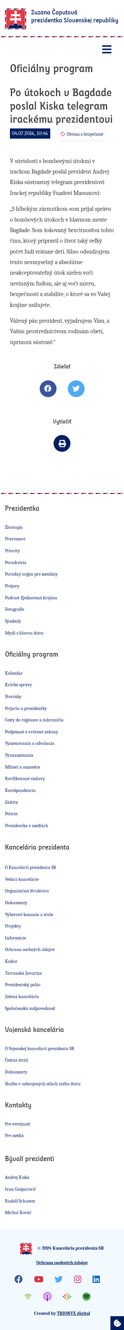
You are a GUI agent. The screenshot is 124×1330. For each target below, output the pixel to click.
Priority (12, 551)
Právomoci (15, 539)
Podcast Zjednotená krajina (31, 598)
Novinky (13, 696)
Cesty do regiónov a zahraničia (34, 720)
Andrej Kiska (17, 1177)
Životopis (13, 527)
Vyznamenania (19, 755)
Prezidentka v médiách (26, 825)
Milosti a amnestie (22, 767)
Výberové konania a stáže (29, 914)
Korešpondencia (20, 790)
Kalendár (14, 673)
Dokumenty (16, 903)
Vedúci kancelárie (22, 879)
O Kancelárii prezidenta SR (30, 867)
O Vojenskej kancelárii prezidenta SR (39, 1048)
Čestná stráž (16, 1060)
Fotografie (14, 609)
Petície (11, 814)
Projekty (13, 926)
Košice (11, 961)
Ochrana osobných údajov (30, 949)
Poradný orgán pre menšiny (31, 574)
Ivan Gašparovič (20, 1189)
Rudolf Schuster (20, 1201)
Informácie (15, 938)
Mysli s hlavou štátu (24, 633)
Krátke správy (18, 685)
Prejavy (12, 586)
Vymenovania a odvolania (30, 743)
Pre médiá (14, 1135)
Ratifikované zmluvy (25, 778)
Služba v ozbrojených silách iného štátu (43, 1084)
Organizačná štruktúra (27, 891)
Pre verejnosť (17, 1124)
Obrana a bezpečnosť (85, 134)
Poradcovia (15, 562)
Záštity (11, 802)
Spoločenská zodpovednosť (30, 1008)
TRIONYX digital (73, 1313)
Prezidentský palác (23, 985)
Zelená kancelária (22, 996)
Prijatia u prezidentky (26, 708)
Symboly (13, 621)
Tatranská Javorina (23, 973)
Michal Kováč (18, 1212)
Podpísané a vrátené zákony (31, 732)
